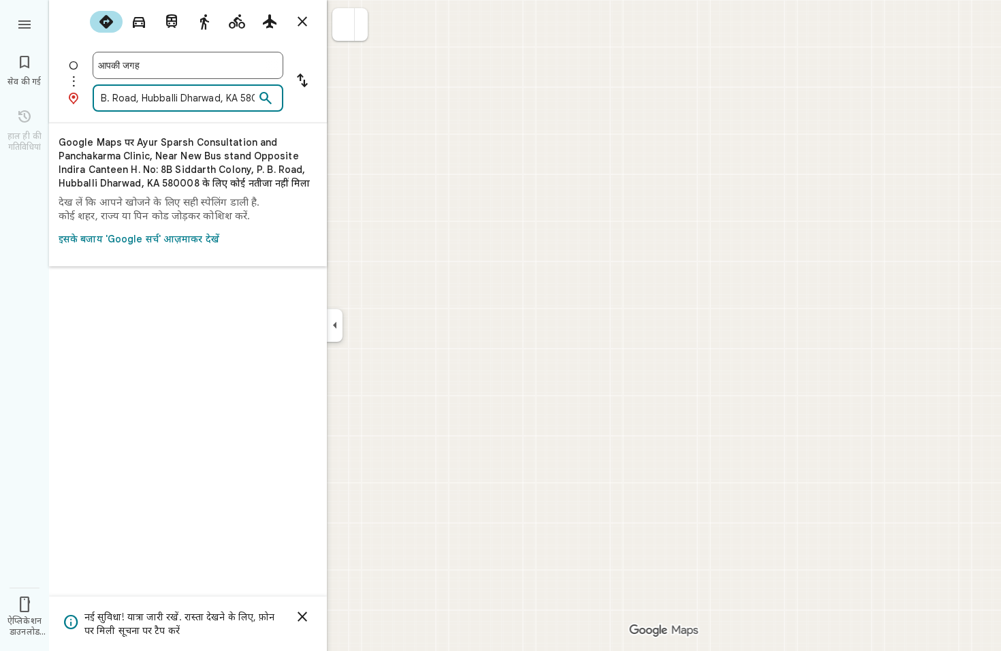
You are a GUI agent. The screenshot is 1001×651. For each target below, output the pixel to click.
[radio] (106, 21)
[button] (343, 24)
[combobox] (188, 65)
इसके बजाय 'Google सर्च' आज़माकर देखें (139, 239)
